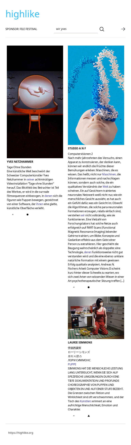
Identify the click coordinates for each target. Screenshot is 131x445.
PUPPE (72, 364)
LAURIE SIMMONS (80, 342)
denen (48, 196)
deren (87, 252)
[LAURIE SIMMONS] (96, 318)
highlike (22, 13)
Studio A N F (77, 148)
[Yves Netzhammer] (35, 103)
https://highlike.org (20, 433)
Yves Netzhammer (20, 162)
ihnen (39, 204)
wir (83, 215)
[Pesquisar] (102, 29)
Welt (105, 186)
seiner (30, 179)
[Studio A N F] (96, 96)
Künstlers (85, 401)
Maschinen (109, 174)
